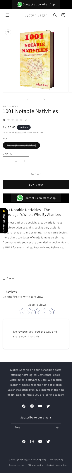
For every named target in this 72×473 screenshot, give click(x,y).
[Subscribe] (57, 427)
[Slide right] (44, 99)
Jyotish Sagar (23, 459)
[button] (7, 15)
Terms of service (16, 465)
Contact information (56, 465)
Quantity (7, 153)
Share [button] (10, 278)
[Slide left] (28, 99)
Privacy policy (56, 459)
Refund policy (39, 459)
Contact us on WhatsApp (39, 4)
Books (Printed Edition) (23, 146)
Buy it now (36, 184)
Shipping (19, 132)
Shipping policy (35, 465)
